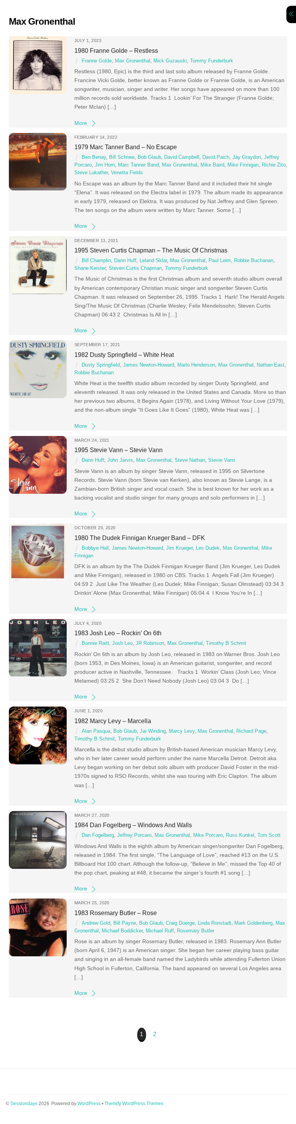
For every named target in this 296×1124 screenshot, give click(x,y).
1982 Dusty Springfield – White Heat (124, 354)
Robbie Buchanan (253, 260)
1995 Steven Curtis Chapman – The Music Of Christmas (150, 250)
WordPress (89, 1103)
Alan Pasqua (96, 731)
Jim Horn (105, 165)
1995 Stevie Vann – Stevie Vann (118, 449)
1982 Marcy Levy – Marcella (112, 720)
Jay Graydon (246, 157)
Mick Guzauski (170, 61)
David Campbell (181, 157)
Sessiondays (23, 1103)
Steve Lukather (91, 172)
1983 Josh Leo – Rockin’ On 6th (117, 632)
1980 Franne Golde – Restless (116, 50)
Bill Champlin (96, 260)
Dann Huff (125, 260)
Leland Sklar (153, 260)
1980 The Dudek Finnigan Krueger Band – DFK (139, 537)
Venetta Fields (127, 172)
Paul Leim (220, 260)
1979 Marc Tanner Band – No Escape (125, 146)
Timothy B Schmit (226, 643)
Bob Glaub (149, 157)
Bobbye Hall (95, 548)
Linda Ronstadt (214, 923)
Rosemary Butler (195, 931)
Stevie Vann (221, 460)
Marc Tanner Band (138, 165)
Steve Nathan (190, 460)
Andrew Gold (96, 923)
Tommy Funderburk (211, 61)
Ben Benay (94, 157)
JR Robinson (150, 643)
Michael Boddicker (122, 931)
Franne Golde (97, 61)
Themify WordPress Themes (133, 1103)
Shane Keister (90, 268)
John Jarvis (120, 460)
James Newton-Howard (148, 365)
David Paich (215, 157)
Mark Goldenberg (253, 923)
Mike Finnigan (243, 165)
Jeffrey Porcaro (134, 835)
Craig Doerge (180, 923)
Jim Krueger (179, 548)
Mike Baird (212, 165)
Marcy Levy (182, 731)
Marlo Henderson (196, 365)
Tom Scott (269, 835)
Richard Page (251, 731)
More (80, 123)
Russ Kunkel (240, 835)
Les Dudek (208, 548)
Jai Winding (153, 731)
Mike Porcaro (208, 835)
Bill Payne (124, 923)
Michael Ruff (160, 931)
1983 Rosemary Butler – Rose (115, 912)
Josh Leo (122, 643)
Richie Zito (274, 165)
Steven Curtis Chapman (135, 268)
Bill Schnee (122, 157)
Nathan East (270, 365)
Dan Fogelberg (98, 835)
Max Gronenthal (132, 61)
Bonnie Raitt (95, 643)
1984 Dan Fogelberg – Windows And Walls (133, 824)
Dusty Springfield (101, 365)
